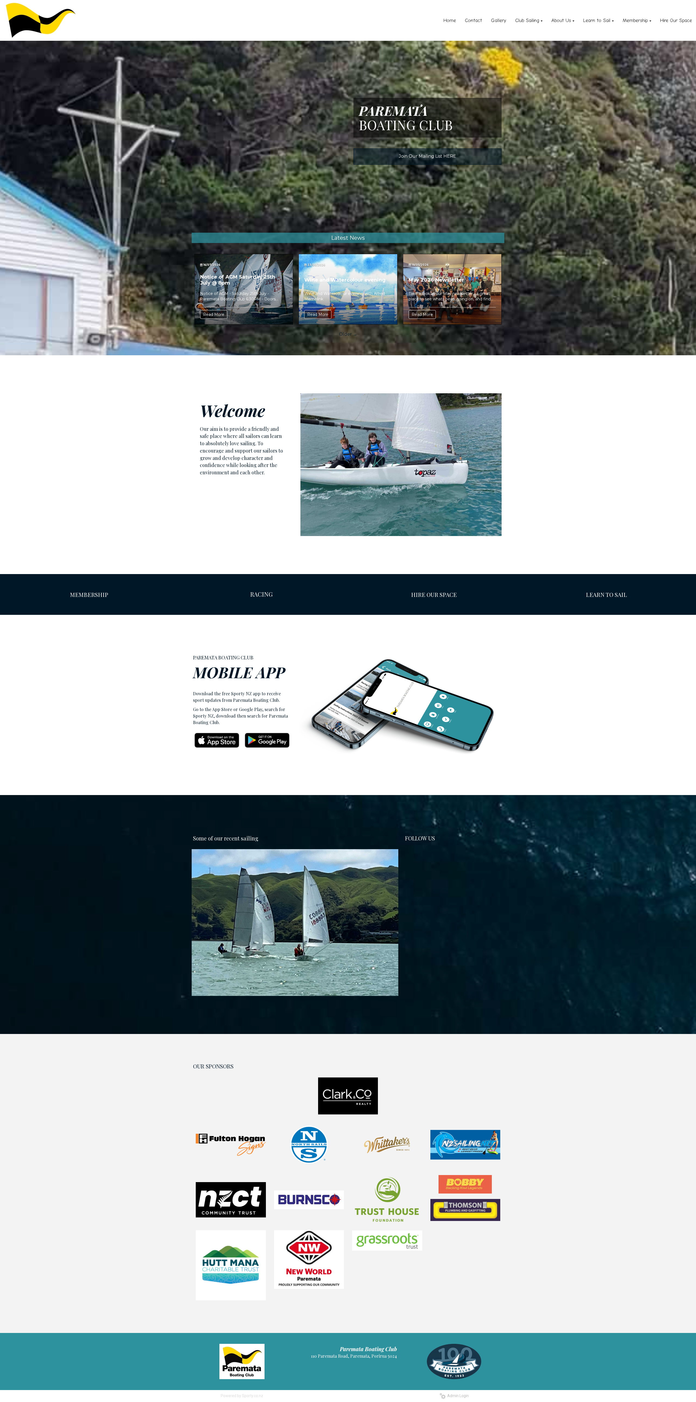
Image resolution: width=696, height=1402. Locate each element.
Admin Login (457, 1396)
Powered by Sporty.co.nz (242, 1396)
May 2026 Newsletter (436, 280)
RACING (261, 594)
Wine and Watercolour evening (345, 280)
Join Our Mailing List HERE (427, 156)
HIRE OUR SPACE (434, 594)
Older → (348, 334)
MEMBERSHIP (89, 594)
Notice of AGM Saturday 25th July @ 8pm (237, 280)
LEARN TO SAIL (606, 594)
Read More (213, 314)
